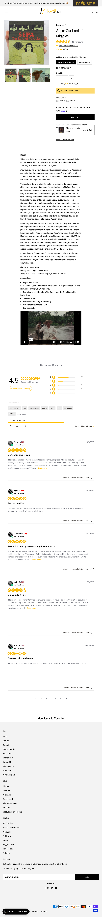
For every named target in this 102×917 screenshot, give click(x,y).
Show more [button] (21, 414)
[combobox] (84, 426)
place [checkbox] (44, 408)
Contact (6, 745)
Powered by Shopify (39, 911)
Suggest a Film (8, 844)
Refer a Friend (8, 848)
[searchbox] (36, 420)
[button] (66, 377)
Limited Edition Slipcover (66, 62)
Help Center (7, 753)
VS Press (6, 807)
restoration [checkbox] (34, 408)
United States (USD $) (12, 3)
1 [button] (41, 698)
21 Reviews (77, 42)
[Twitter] (52, 888)
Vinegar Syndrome (10, 803)
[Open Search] (92, 12)
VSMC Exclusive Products (13, 811)
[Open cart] (97, 12)
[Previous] (8, 24)
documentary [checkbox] (14, 408)
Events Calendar (9, 749)
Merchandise (7, 794)
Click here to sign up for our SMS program (18, 868)
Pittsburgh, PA (8, 766)
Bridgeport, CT (8, 757)
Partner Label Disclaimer (65, 140)
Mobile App (7, 836)
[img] (57, 41)
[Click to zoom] (45, 24)
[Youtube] (56, 888)
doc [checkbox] (59, 408)
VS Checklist (8, 823)
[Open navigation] (15, 12)
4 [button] (55, 698)
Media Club (7, 831)
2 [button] (46, 698)
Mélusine (6, 853)
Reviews (6, 840)
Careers (6, 740)
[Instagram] (48, 888)
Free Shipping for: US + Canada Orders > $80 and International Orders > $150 (42, 3)
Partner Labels (8, 799)
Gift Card (6, 790)
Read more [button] (42, 468)
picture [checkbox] (11, 413)
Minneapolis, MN (9, 774)
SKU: (58, 68)
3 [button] (51, 698)
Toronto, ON (7, 770)
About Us (6, 736)
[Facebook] (45, 888)
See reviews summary (68, 45)
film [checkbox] (24, 408)
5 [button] (60, 698)
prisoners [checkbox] (68, 408)
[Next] (14, 24)
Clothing (6, 786)
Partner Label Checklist (11, 827)
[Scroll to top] (97, 912)
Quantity (59, 73)
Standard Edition (84, 62)
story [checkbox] (52, 408)
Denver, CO (7, 762)
